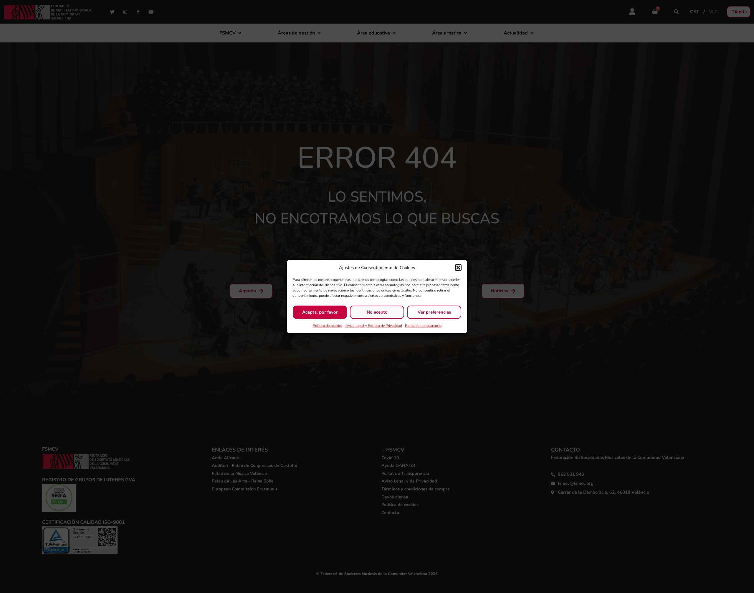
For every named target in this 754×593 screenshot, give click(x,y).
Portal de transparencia (423, 325)
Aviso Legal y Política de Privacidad (373, 325)
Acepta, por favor (320, 312)
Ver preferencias (434, 312)
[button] (458, 268)
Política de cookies (328, 325)
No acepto (377, 312)
